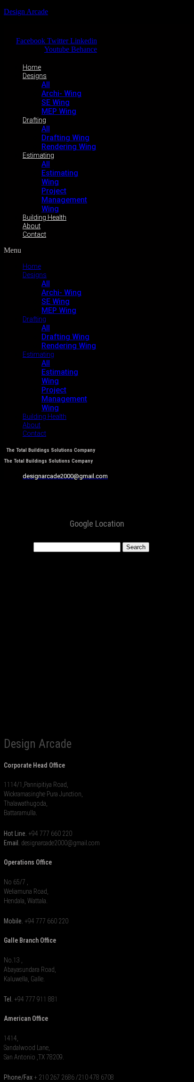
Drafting (34, 120)
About (31, 226)
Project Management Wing (64, 199)
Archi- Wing (61, 93)
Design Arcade (26, 12)
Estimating (38, 155)
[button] (50, 250)
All (45, 84)
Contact (34, 234)
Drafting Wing (65, 137)
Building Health (44, 217)
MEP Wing (58, 111)
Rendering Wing (68, 146)
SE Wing (55, 102)
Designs (35, 76)
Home (32, 67)
